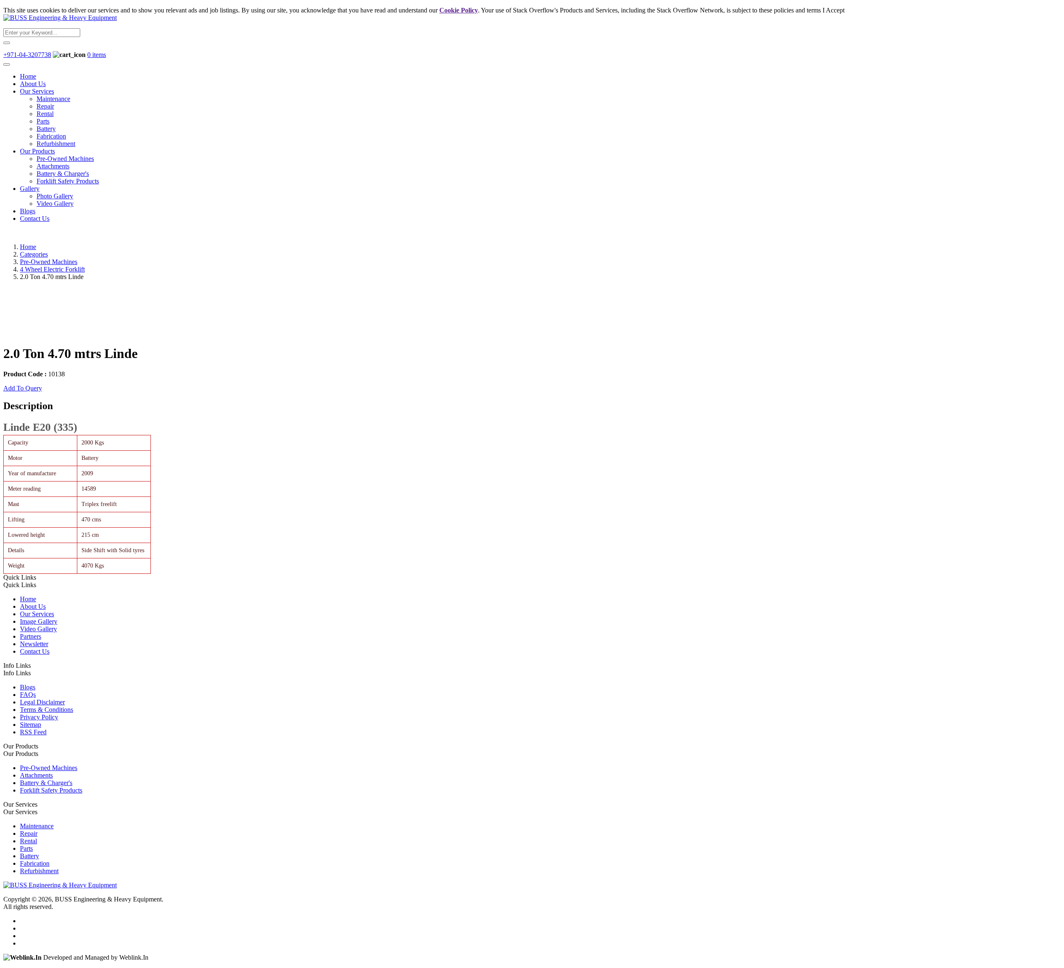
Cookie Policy (458, 10)
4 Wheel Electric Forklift (52, 269)
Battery (46, 128)
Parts (43, 121)
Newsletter (34, 643)
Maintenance (53, 98)
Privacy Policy (39, 717)
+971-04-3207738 (27, 54)
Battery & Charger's (63, 173)
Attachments (53, 166)
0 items (96, 54)
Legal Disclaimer (42, 702)
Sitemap (30, 724)
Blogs (27, 211)
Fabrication (51, 136)
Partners (30, 636)
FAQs (28, 694)
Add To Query (22, 388)
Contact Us (34, 218)
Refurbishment (56, 143)
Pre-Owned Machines (65, 158)
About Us (33, 83)
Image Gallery (38, 621)
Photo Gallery (55, 196)
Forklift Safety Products (68, 181)
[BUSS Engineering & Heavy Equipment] (60, 17)
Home (28, 76)
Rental (45, 113)
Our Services (37, 91)
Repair (45, 106)
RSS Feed (33, 732)
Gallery (29, 188)
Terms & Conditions (46, 709)
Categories (34, 254)
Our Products (37, 151)
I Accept (834, 10)
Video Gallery (55, 203)
